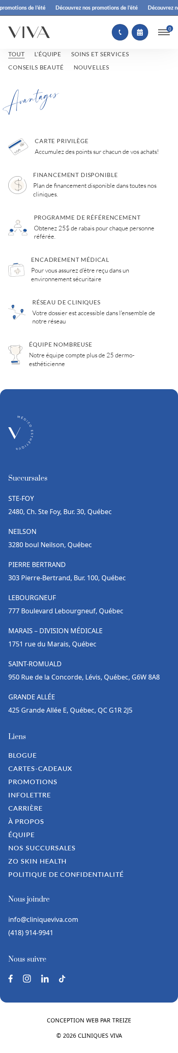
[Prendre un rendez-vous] (140, 32)
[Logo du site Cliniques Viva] (29, 32)
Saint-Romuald (35, 663)
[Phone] (120, 32)
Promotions (33, 781)
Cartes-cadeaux (40, 768)
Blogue (22, 755)
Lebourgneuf (32, 597)
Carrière (25, 808)
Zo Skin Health (37, 861)
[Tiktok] (62, 979)
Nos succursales (42, 848)
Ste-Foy (21, 498)
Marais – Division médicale (55, 630)
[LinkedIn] (45, 978)
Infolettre (29, 795)
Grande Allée (31, 696)
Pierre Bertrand (37, 564)
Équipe (21, 834)
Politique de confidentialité (66, 874)
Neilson (22, 531)
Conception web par (89, 1020)
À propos (26, 821)
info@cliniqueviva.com (43, 919)
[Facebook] (10, 978)
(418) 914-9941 (30, 932)
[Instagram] (27, 978)
